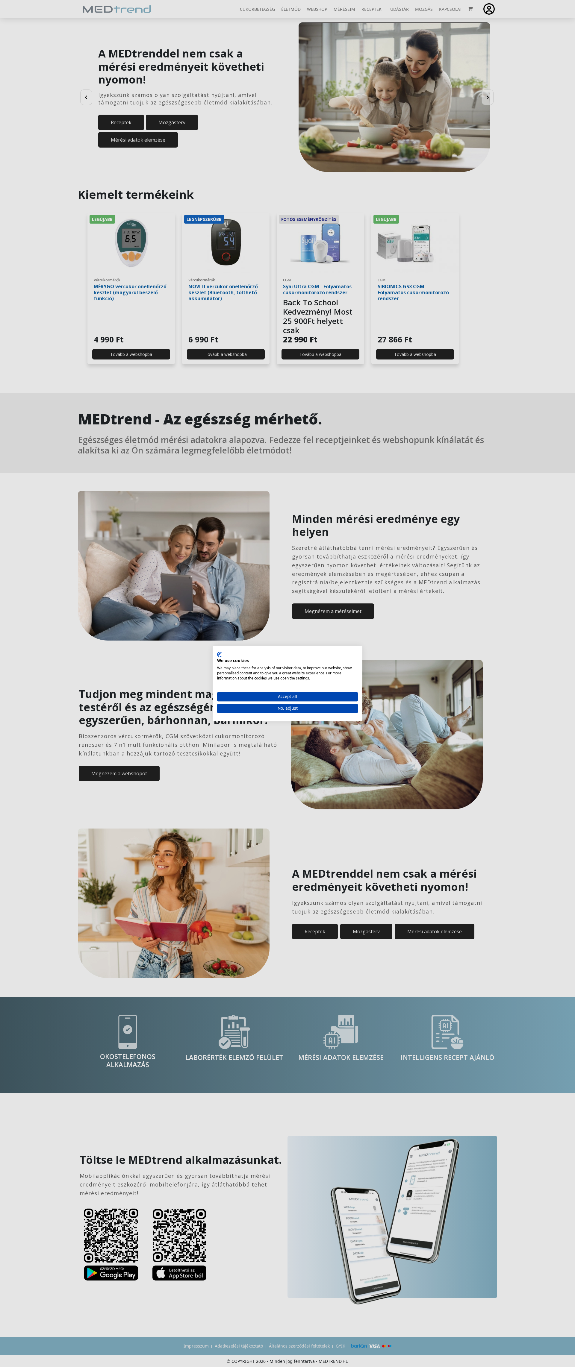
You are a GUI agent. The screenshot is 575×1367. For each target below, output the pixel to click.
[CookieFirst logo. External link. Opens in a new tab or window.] (219, 654)
